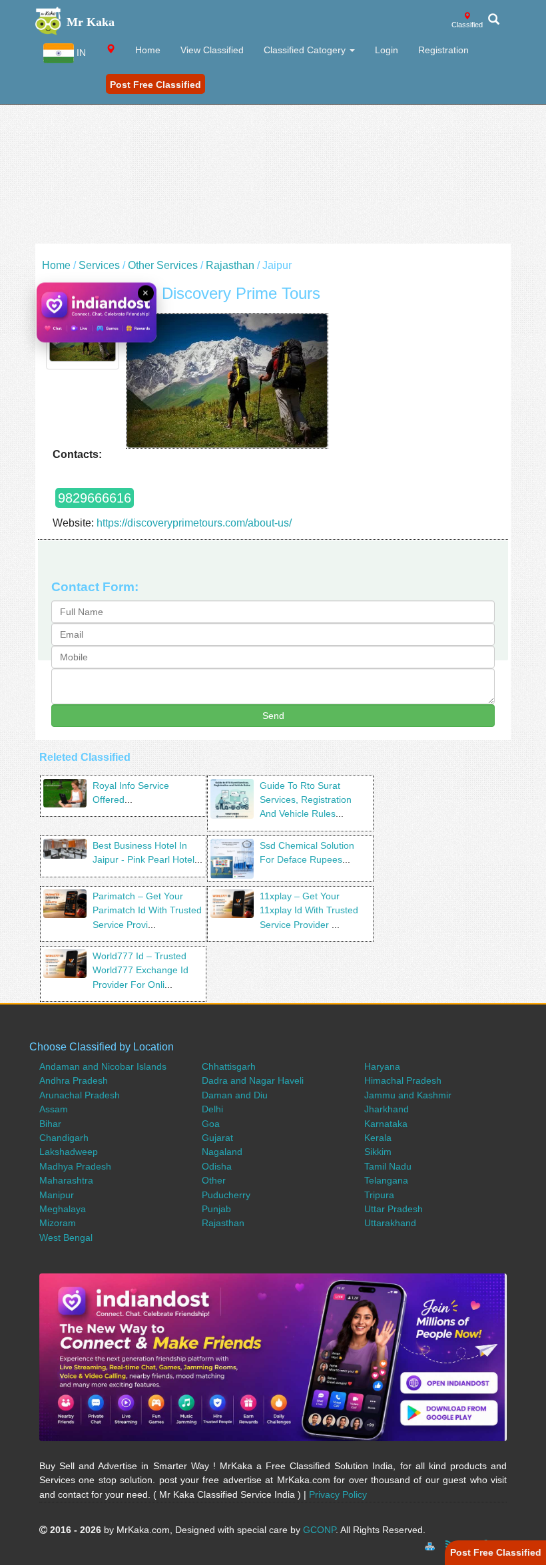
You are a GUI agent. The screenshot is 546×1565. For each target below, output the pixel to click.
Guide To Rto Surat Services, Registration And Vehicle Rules (306, 799)
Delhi (212, 1109)
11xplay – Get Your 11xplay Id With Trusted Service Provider (309, 910)
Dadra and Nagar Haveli (253, 1080)
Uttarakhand (390, 1223)
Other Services (163, 265)
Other (214, 1180)
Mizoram (57, 1223)
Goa (211, 1123)
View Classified (212, 50)
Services (99, 265)
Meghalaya (62, 1209)
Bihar (50, 1123)
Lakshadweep (68, 1151)
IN (80, 52)
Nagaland (222, 1151)
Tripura (379, 1195)
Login (386, 50)
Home (147, 50)
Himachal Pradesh (402, 1080)
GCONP (319, 1529)
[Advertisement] (273, 150)
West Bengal (66, 1237)
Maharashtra (66, 1180)
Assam (53, 1109)
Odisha (217, 1166)
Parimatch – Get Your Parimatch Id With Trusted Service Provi (147, 910)
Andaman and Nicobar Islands (102, 1066)
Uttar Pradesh (393, 1209)
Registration (443, 50)
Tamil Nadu (387, 1166)
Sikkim (378, 1151)
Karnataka (386, 1123)
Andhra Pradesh (73, 1080)
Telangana (386, 1180)
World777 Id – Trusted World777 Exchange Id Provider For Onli (140, 970)
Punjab (216, 1209)
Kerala (378, 1137)
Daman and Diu (235, 1095)
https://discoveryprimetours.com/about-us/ (194, 523)
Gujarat (217, 1137)
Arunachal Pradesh (79, 1095)
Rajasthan (230, 265)
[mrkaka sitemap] (431, 1544)
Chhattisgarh (229, 1066)
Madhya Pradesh (75, 1166)
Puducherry (226, 1195)
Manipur (56, 1195)
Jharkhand (386, 1109)
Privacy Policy (338, 1494)
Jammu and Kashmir (407, 1095)
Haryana (382, 1066)
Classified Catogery (306, 50)
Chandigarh (64, 1137)
